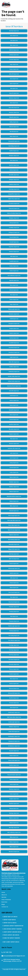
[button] (25, 4)
